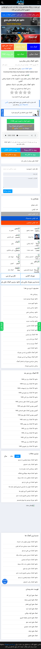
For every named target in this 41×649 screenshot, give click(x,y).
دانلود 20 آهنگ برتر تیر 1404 (29, 379)
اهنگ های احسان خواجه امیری (29, 618)
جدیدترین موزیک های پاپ (19, 142)
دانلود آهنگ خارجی (32, 326)
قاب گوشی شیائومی (32, 223)
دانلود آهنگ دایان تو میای (30, 569)
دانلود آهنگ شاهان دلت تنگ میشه (28, 478)
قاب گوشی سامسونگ (32, 218)
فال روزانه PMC (7, 54)
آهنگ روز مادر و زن (32, 339)
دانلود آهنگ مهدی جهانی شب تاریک (27, 542)
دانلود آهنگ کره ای (32, 330)
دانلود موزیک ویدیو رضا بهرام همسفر (27, 500)
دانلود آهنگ (28, 68)
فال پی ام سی (10, 276)
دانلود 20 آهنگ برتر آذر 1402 (29, 433)
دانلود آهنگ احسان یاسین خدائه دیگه (27, 555)
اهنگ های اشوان (33, 636)
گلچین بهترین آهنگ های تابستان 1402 (26, 411)
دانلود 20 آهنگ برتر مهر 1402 (29, 442)
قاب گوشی (35, 209)
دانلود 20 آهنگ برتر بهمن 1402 (29, 424)
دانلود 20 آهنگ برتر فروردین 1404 (28, 393)
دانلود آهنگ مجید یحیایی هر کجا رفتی (27, 546)
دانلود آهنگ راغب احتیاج (31, 464)
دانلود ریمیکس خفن (32, 312)
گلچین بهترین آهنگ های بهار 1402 (28, 415)
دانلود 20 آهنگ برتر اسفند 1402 (29, 419)
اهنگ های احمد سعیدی (31, 627)
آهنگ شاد (33, 47)
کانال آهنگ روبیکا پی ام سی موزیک (27, 357)
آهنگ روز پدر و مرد (32, 343)
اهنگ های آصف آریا (32, 609)
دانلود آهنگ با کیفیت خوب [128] (20, 121)
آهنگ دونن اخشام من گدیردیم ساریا (22, 113)
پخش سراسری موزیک (31, 366)
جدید (23, 68)
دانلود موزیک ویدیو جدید (30, 299)
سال (5, 456)
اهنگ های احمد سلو (32, 622)
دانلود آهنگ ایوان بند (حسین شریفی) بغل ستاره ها (23, 487)
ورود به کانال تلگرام (11, 150)
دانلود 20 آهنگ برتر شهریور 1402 (28, 446)
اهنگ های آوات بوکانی (31, 613)
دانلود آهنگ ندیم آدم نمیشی (30, 560)
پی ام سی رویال (33, 317)
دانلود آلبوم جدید (33, 303)
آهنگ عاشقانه (20, 47)
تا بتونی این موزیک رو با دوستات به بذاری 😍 (20, 127)
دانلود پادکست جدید (32, 321)
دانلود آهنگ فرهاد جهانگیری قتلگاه (28, 473)
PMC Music (20, 2)
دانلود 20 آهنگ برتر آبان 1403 (29, 397)
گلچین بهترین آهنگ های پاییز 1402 (27, 406)
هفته (17, 456)
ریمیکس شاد (34, 294)
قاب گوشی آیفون (33, 214)
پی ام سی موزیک (32, 142)
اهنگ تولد (20, 54)
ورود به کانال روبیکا (30, 150)
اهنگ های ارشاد (33, 631)
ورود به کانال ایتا (10, 154)
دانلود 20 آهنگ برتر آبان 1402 (29, 437)
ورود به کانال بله (30, 154)
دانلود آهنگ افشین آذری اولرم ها (28, 491)
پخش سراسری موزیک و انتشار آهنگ (27, 361)
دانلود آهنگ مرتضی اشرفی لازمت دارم (27, 496)
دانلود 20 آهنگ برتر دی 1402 (29, 428)
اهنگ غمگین (33, 54)
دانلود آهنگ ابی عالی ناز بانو (30, 482)
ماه (12, 456)
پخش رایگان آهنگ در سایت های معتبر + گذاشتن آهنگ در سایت (20, 15)
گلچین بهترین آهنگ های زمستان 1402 (26, 402)
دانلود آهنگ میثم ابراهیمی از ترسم (28, 460)
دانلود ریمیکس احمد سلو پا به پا (29, 469)
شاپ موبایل (34, 205)
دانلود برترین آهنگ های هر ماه (10, 283)
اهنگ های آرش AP (32, 595)
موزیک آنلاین (30, 276)
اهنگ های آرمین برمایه (31, 600)
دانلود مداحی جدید (32, 308)
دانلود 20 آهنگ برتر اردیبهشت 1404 (27, 388)
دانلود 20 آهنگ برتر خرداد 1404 (29, 384)
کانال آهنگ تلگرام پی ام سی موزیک (27, 352)
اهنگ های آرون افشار (31, 604)
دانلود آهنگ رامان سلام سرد (28, 61)
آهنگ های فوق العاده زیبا (7, 47)
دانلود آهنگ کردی (33, 348)
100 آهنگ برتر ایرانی (32, 335)
